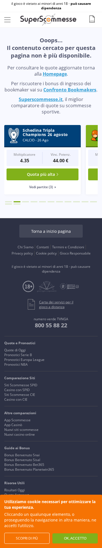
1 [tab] (8, 201)
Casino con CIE (15, 399)
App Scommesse (17, 420)
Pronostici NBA (16, 364)
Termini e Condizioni (68, 247)
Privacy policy (22, 253)
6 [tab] (51, 201)
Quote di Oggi (15, 350)
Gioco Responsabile (75, 253)
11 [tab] (93, 201)
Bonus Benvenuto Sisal (22, 459)
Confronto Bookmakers (69, 90)
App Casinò (13, 424)
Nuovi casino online (19, 434)
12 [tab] (8, 204)
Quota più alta (41, 174)
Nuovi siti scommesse (21, 429)
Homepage (55, 74)
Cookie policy (46, 253)
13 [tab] (17, 204)
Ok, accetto (75, 538)
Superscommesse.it (41, 99)
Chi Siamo (25, 247)
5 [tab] (42, 201)
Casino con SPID (17, 389)
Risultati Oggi (14, 490)
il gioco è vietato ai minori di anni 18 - (51, 5)
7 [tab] (59, 201)
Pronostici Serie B (18, 354)
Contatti (43, 247)
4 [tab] (34, 201)
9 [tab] (76, 201)
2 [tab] (17, 201)
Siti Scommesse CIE (19, 394)
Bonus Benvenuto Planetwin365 (29, 469)
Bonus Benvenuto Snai (22, 455)
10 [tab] (85, 201)
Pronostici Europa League (24, 359)
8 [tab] (68, 201)
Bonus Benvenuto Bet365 (24, 464)
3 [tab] (25, 201)
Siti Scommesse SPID (20, 385)
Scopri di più (27, 538)
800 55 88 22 (51, 325)
